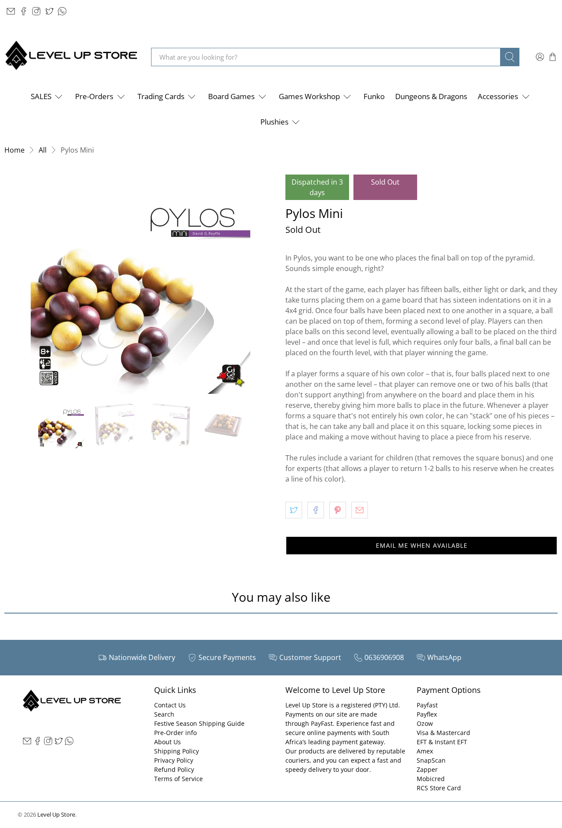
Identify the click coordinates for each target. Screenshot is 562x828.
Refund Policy (174, 769)
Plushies (274, 122)
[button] (421, 545)
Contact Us (170, 705)
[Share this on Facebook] (315, 510)
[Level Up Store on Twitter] (49, 11)
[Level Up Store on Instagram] (36, 11)
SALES (41, 96)
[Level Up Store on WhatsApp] (62, 11)
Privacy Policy (173, 760)
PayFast (322, 723)
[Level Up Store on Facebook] (23, 11)
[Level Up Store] (71, 56)
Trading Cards (160, 96)
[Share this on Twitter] (293, 510)
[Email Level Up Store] (11, 11)
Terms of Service (178, 778)
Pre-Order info (175, 732)
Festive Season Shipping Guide (199, 723)
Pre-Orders (94, 96)
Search (164, 714)
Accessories (498, 96)
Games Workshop (309, 96)
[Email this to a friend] (359, 510)
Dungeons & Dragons (431, 96)
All (43, 149)
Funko (374, 96)
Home (14, 149)
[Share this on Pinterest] (337, 510)
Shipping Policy (176, 751)
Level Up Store (56, 814)
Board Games (231, 96)
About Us (167, 742)
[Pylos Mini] (140, 284)
